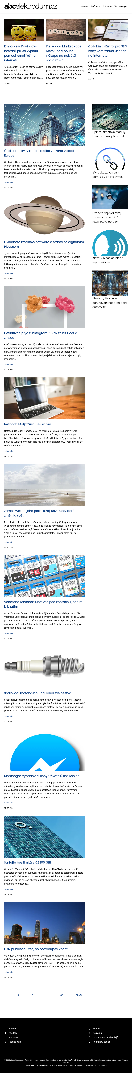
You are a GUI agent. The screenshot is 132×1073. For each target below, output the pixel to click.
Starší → (80, 995)
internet (7, 83)
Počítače (95, 6)
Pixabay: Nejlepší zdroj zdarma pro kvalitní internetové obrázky (106, 217)
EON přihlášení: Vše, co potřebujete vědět (36, 949)
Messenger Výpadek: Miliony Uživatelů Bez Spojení (42, 776)
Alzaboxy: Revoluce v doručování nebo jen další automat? (109, 303)
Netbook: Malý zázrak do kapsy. (27, 424)
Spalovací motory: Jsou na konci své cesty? (37, 693)
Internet (84, 6)
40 (61, 995)
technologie (8, 182)
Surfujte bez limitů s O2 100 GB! (27, 862)
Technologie (120, 6)
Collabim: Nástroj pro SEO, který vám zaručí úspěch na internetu (107, 51)
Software (107, 6)
